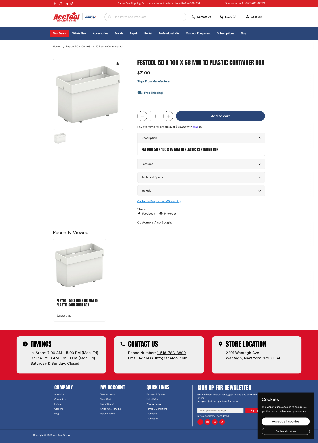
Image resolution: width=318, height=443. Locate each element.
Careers (58, 408)
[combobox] (145, 17)
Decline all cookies (286, 431)
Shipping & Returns (110, 408)
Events (57, 403)
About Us (59, 394)
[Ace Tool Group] (75, 17)
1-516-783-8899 (171, 353)
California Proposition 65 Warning (159, 201)
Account (256, 17)
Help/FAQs (152, 399)
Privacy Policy (153, 403)
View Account (107, 394)
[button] (228, 17)
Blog (56, 413)
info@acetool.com (171, 358)
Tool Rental (152, 413)
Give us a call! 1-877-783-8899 (245, 3)
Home (56, 46)
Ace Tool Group (61, 435)
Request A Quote (155, 394)
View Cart (105, 399)
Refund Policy (107, 413)
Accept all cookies (285, 421)
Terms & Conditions (156, 408)
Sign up (255, 410)
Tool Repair (152, 418)
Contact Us (204, 17)
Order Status (107, 403)
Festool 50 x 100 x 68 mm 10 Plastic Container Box (77, 303)
